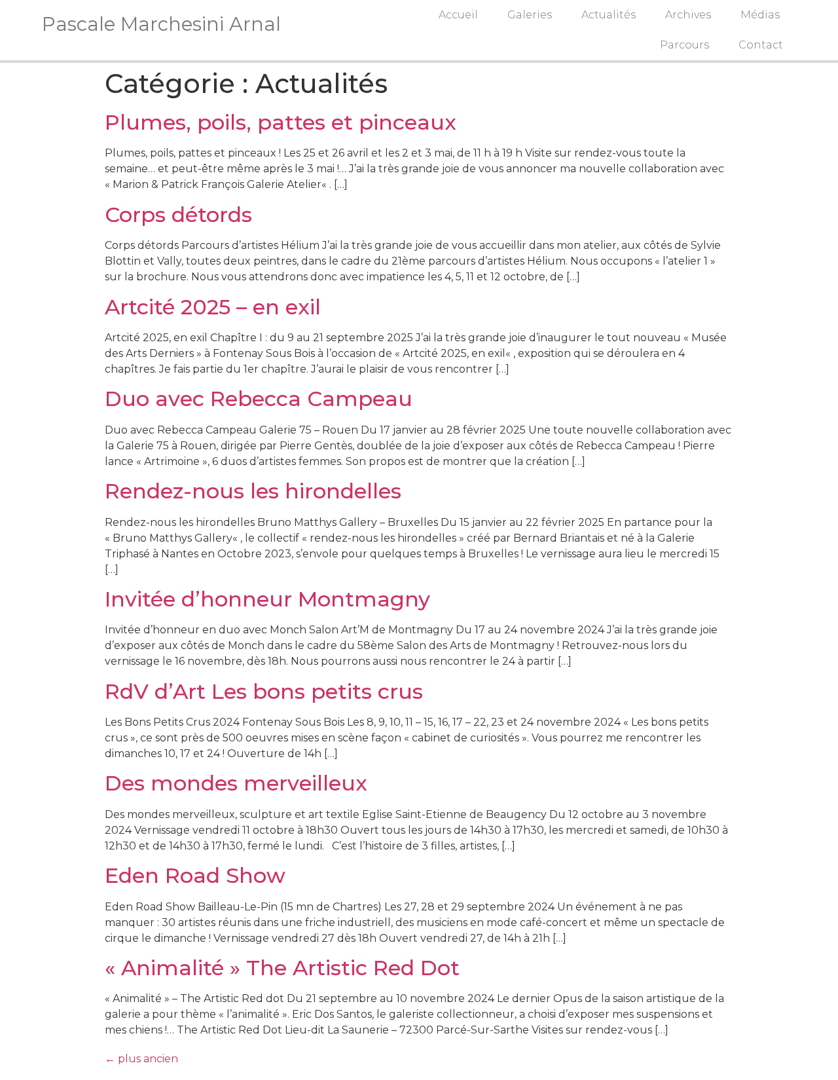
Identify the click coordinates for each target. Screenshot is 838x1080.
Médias (760, 15)
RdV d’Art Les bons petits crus (264, 691)
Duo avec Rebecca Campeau (258, 398)
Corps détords (178, 214)
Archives (688, 15)
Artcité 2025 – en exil (213, 307)
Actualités (608, 15)
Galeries (529, 15)
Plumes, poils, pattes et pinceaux (280, 122)
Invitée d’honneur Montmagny (267, 599)
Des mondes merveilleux (236, 783)
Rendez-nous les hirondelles (253, 491)
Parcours (684, 45)
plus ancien (141, 1058)
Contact (760, 45)
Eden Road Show (195, 875)
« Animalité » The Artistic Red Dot (282, 967)
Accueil (458, 15)
